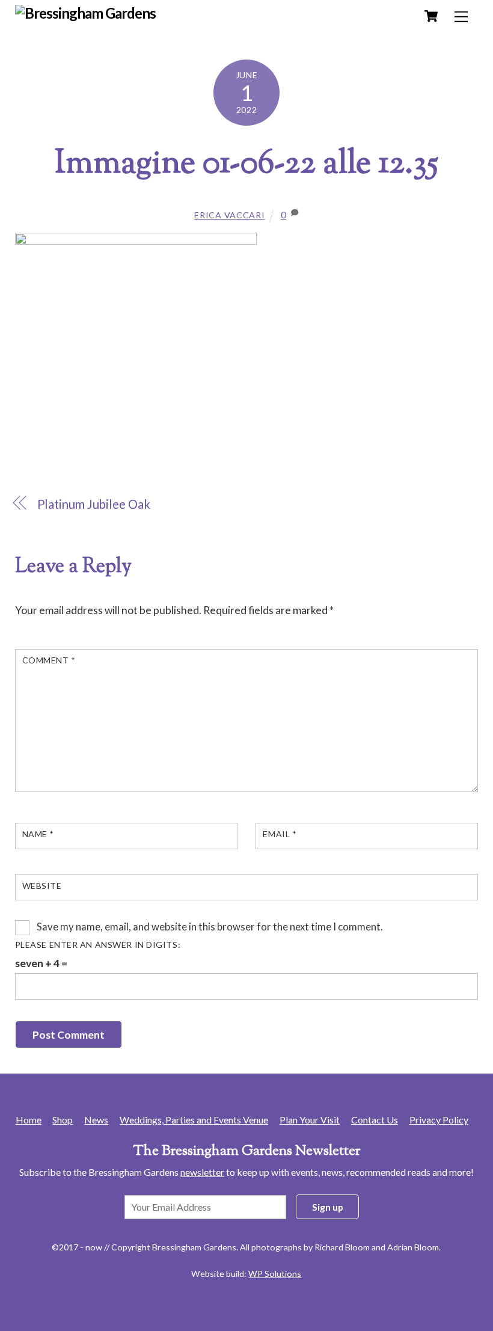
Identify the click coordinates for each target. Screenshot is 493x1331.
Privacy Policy (438, 1119)
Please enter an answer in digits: (98, 944)
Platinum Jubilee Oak (93, 504)
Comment (49, 660)
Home (28, 1119)
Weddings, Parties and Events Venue (194, 1119)
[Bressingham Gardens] (85, 13)
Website (42, 886)
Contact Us (374, 1119)
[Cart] (431, 16)
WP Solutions (274, 1273)
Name (38, 834)
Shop (62, 1119)
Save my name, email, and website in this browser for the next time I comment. (210, 926)
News (96, 1119)
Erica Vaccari (229, 215)
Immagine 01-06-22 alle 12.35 (246, 164)
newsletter (202, 1172)
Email (279, 834)
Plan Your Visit (310, 1119)
